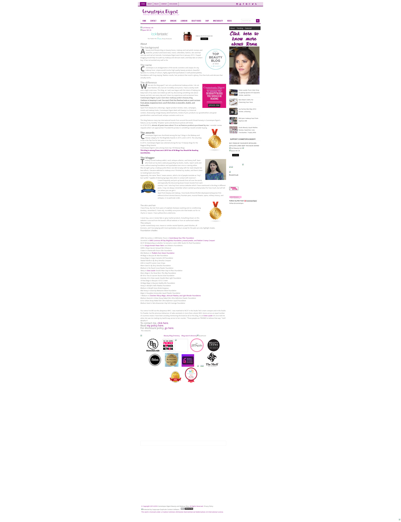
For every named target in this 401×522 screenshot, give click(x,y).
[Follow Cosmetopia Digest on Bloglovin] (235, 198)
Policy (156, 4)
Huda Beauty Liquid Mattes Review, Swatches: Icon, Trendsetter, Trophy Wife (248, 129)
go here (169, 328)
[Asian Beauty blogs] (215, 140)
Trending (240, 28)
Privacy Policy (208, 506)
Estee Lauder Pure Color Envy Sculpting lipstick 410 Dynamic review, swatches (249, 92)
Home (143, 4)
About (149, 4)
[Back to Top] (399, 519)
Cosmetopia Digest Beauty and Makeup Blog (173, 506)
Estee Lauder (151, 270)
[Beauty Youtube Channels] (215, 212)
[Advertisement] (183, 477)
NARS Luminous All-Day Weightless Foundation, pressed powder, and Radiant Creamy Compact (182, 240)
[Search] (258, 20)
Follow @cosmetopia (236, 203)
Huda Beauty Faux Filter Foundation (181, 238)
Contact (164, 4)
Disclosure (173, 4)
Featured (248, 28)
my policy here (155, 325)
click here (163, 323)
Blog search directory (189, 336)
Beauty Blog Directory (172, 336)
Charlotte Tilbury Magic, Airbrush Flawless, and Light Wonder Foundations (175, 295)
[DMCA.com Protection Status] (187, 509)
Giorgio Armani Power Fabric (154, 245)
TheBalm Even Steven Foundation (163, 253)
